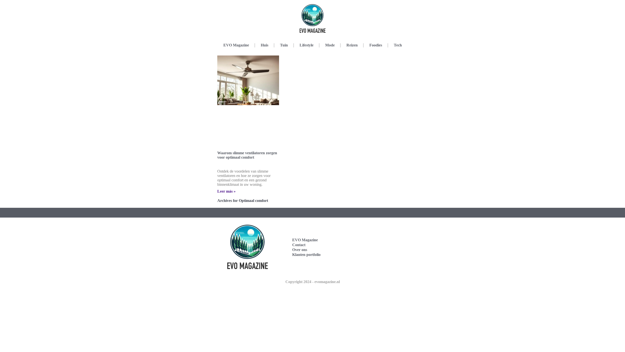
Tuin (284, 45)
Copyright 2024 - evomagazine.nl (312, 282)
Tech (398, 45)
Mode (330, 45)
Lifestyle (306, 45)
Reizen (352, 45)
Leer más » (226, 191)
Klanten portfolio (306, 255)
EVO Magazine (236, 45)
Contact (298, 245)
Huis (264, 45)
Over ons (299, 250)
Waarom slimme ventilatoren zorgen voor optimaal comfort (247, 155)
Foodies (375, 45)
